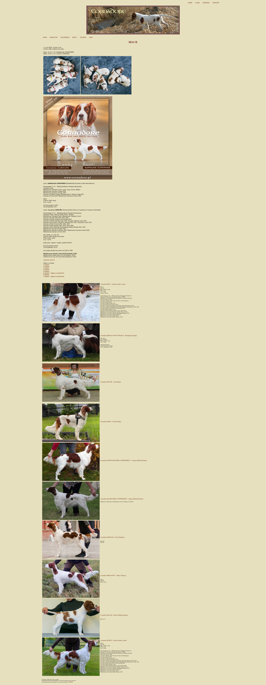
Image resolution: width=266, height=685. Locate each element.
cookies (70, 682)
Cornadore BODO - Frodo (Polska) (110, 421)
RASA (45, 37)
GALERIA (83, 37)
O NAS (197, 3)
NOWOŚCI (206, 3)
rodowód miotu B (48, 260)
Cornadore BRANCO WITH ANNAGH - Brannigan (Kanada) (118, 335)
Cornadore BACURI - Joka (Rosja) (110, 382)
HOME (190, 3)
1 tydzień (46, 265)
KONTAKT (216, 3)
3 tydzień (46, 268)
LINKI (91, 37)
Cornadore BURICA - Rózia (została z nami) (113, 640)
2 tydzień (46, 266)
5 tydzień (46, 271)
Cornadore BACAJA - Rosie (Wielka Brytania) (114, 615)
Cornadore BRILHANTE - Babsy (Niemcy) (113, 575)
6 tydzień (46, 275)
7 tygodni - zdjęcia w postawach (53, 276)
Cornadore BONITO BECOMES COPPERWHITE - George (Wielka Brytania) (123, 460)
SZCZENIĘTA (65, 37)
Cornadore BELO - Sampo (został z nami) (112, 284)
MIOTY (74, 37)
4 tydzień (46, 270)
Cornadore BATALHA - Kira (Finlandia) (112, 537)
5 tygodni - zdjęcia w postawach (53, 273)
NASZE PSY (54, 37)
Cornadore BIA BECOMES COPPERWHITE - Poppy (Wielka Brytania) (121, 499)
